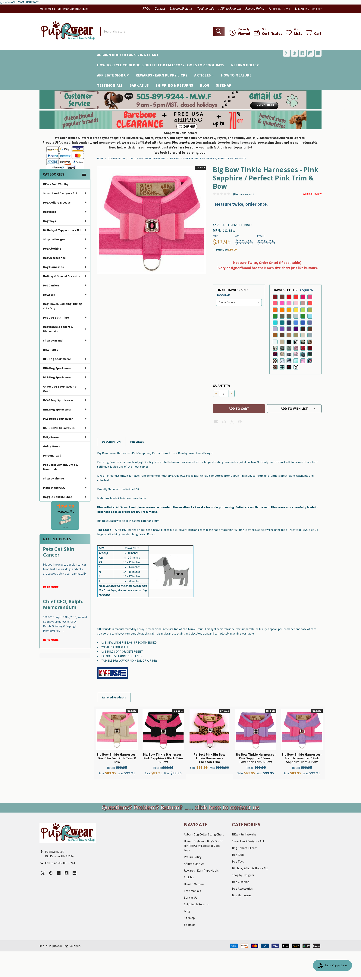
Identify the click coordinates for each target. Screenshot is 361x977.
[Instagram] (310, 53)
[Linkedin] (318, 53)
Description (111, 441)
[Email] (216, 421)
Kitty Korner (51, 437)
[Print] (224, 421)
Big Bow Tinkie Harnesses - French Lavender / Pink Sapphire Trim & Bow (302, 758)
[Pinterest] (294, 53)
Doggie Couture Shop (57, 497)
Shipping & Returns (174, 85)
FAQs (146, 8)
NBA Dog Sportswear (57, 368)
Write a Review (312, 193)
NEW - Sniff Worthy (55, 184)
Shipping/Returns (181, 8)
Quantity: (221, 386)
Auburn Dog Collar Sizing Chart (128, 54)
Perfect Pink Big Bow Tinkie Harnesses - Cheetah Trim (209, 758)
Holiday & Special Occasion (61, 276)
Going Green (51, 446)
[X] (286, 53)
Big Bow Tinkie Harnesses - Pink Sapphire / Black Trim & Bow (163, 758)
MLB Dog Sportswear (57, 377)
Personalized (52, 455)
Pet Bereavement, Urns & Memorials (60, 467)
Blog (204, 85)
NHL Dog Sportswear (57, 409)
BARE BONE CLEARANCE (59, 428)
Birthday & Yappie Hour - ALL (62, 230)
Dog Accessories (54, 258)
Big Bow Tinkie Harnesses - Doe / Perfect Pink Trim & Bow (117, 758)
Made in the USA (54, 487)
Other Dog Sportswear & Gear (60, 389)
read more (51, 587)
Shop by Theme (53, 478)
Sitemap (223, 85)
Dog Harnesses (53, 267)
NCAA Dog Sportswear (58, 400)
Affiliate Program (230, 8)
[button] (180, 99)
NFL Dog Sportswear (57, 359)
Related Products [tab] (114, 697)
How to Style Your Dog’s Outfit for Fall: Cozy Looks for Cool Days (160, 65)
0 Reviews (137, 441)
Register (316, 9)
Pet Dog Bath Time (56, 317)
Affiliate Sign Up (113, 75)
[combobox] (162, 31)
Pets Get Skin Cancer (58, 552)
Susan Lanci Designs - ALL (60, 193)
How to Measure (236, 75)
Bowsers (49, 294)
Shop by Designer (55, 239)
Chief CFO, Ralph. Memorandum (63, 604)
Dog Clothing (52, 248)
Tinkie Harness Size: (232, 292)
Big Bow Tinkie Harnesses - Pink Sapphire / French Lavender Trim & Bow (255, 758)
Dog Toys (49, 221)
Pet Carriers (51, 285)
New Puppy (50, 349)
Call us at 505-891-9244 (60, 863)
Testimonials (205, 8)
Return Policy (245, 65)
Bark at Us (139, 85)
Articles (202, 75)
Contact (160, 8)
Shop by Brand (52, 340)
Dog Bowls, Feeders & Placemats (58, 329)
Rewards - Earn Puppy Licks (161, 75)
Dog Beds (49, 212)
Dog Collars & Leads (57, 202)
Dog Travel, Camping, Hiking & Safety (62, 306)
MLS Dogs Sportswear (58, 418)
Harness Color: (293, 290)
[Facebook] (302, 53)
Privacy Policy (254, 8)
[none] (151, 220)
